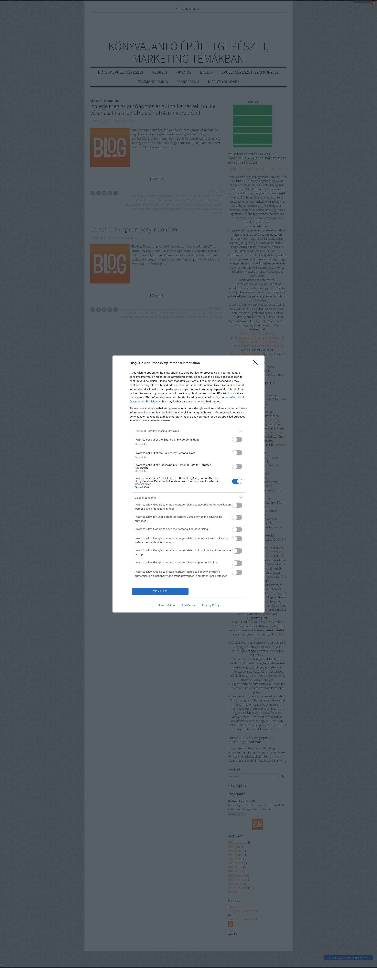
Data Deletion (166, 605)
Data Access (188, 605)
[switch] (237, 439)
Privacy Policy (210, 605)
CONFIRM (160, 591)
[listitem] (188, 431)
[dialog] (188, 484)
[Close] (256, 363)
